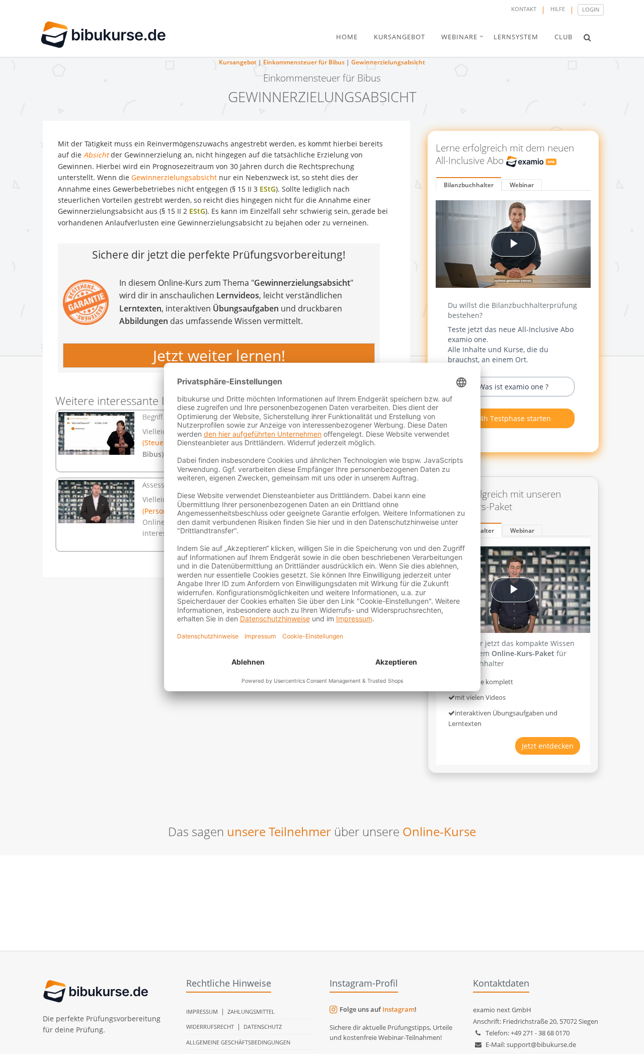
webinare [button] (459, 36)
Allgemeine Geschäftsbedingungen (238, 1042)
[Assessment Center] (96, 501)
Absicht (96, 154)
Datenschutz (263, 1026)
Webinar (522, 185)
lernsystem (516, 36)
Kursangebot (238, 62)
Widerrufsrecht (210, 1026)
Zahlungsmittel (251, 1011)
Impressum (202, 1011)
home (347, 36)
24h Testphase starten (513, 418)
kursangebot (399, 36)
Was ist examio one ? (513, 386)
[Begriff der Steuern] (96, 433)
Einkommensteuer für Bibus (304, 62)
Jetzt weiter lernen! (219, 355)
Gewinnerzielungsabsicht (388, 62)
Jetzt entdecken (548, 746)
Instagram (398, 1009)
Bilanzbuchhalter (469, 185)
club (563, 36)
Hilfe (557, 9)
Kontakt (523, 9)
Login (590, 9)
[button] (587, 37)
